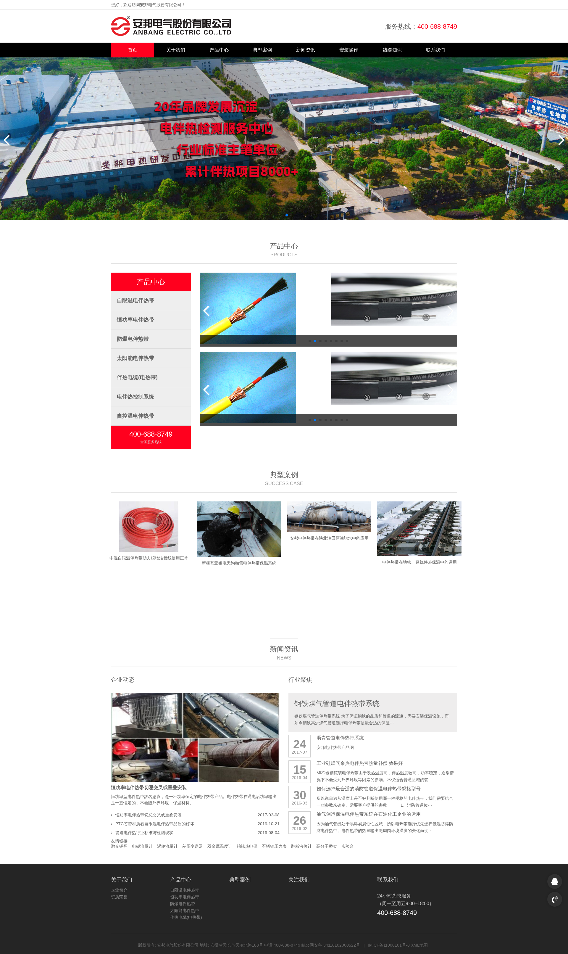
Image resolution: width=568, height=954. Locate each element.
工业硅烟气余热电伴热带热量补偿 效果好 (360, 763)
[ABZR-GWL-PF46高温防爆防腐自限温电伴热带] (394, 299)
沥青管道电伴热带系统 (340, 737)
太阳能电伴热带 (135, 358)
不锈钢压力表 (274, 846)
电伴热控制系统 (135, 397)
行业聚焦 (300, 679)
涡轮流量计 (167, 846)
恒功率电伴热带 (135, 320)
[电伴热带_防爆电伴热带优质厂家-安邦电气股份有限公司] (171, 26)
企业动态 (123, 679)
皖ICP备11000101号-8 (389, 945)
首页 (132, 49)
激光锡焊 (119, 846)
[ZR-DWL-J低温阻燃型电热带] (262, 299)
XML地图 (419, 945)
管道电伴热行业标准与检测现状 (144, 832)
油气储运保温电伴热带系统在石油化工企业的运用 (369, 814)
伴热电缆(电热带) (137, 377)
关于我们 (175, 49)
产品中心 (219, 49)
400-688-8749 (437, 26)
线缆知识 (392, 49)
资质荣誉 (119, 897)
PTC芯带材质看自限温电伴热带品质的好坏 (154, 823)
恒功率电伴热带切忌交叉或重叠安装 (149, 787)
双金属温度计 (219, 846)
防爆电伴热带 (133, 339)
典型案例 (262, 49)
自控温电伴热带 (135, 416)
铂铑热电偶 (247, 846)
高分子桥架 (326, 846)
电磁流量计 (142, 846)
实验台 (347, 846)
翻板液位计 (301, 846)
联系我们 (435, 49)
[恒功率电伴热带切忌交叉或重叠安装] (195, 737)
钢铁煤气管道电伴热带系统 (337, 703)
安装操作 (348, 49)
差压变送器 (192, 846)
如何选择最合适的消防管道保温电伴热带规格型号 (369, 788)
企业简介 (119, 890)
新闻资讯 (305, 49)
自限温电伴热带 (135, 300)
